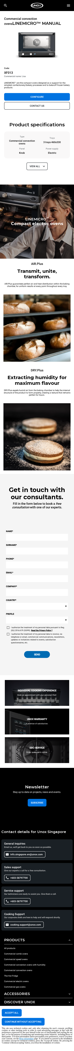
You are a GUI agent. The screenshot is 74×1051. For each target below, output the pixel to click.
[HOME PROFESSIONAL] (37, 5)
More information (26, 1038)
